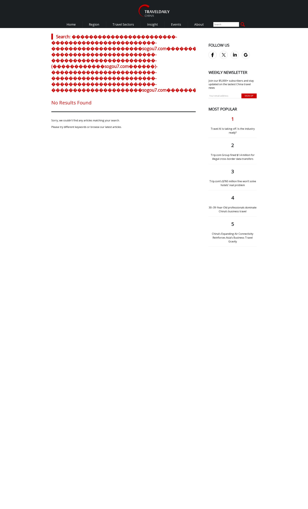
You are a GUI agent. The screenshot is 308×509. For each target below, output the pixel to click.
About (199, 24)
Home (71, 24)
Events (176, 24)
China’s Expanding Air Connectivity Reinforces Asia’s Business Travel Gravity (232, 237)
